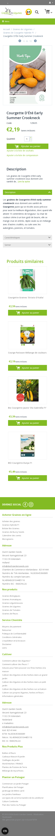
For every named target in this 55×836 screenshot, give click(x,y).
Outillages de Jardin (11, 760)
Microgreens (7, 539)
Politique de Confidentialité (14, 633)
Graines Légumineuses (12, 603)
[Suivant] (35, 41)
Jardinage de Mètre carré (13, 790)
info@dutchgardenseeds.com (15, 566)
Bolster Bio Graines (10, 528)
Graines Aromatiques (11, 599)
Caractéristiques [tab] (12, 237)
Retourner (6, 630)
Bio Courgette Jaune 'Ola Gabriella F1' (27, 408)
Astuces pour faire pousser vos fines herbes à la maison (24, 670)
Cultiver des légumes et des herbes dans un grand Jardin (24, 677)
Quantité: (11, 138)
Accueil (6, 29)
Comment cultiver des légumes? (16, 660)
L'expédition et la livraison (13, 640)
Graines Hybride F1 (10, 525)
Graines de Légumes (22, 29)
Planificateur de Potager (13, 787)
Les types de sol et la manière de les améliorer (23, 797)
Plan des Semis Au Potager (14, 805)
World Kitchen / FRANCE (12, 763)
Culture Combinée (10, 801)
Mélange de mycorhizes (12, 770)
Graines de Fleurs (10, 613)
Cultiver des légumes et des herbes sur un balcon (24, 689)
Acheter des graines (11, 521)
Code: (9, 123)
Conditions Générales (12, 637)
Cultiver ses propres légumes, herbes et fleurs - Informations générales (23, 694)
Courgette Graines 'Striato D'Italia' (26, 297)
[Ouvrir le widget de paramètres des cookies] (5, 831)
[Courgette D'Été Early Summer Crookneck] (27, 75)
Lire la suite (24, 181)
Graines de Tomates (11, 610)
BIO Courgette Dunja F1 (20, 463)
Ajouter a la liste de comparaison (22, 155)
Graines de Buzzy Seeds (13, 532)
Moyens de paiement (11, 626)
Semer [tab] (8, 244)
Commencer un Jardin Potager (15, 783)
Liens (4, 647)
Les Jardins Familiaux (11, 794)
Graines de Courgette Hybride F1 (18, 32)
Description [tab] (10, 192)
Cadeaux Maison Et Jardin (13, 756)
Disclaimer (6, 644)
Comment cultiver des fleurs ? (15, 664)
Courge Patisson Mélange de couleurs (27, 353)
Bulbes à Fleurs (9, 753)
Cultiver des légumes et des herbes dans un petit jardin (24, 684)
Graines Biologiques (11, 596)
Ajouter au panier (30, 146)
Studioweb (7, 817)
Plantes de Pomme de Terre (14, 767)
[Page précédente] (19, 41)
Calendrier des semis (11, 535)
